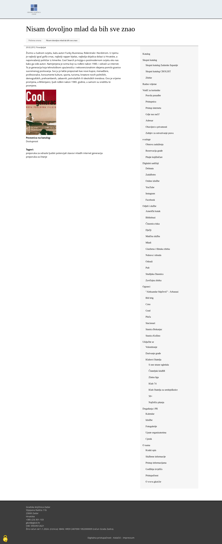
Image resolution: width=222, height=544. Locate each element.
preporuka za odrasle (37, 153)
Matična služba (153, 236)
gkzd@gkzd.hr (34, 522)
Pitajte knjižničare (155, 158)
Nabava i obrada (153, 255)
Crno (148, 304)
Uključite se (148, 342)
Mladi (148, 242)
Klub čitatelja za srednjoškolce (163, 390)
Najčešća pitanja (156, 402)
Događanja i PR (150, 408)
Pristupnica (151, 101)
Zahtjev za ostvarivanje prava (160, 133)
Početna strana (35, 40)
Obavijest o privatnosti (156, 127)
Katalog (147, 54)
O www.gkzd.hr (153, 481)
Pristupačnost (152, 475)
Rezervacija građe (154, 150)
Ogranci (146, 286)
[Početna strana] (34, 8)
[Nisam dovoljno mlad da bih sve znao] (41, 134)
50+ (150, 396)
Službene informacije (156, 456)
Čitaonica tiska (153, 223)
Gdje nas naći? (153, 114)
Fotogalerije (151, 426)
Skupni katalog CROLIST (159, 72)
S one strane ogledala (159, 364)
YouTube (151, 188)
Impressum (128, 537)
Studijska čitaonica (154, 274)
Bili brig (149, 298)
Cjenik (149, 439)
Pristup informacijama (156, 462)
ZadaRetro (151, 174)
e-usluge (147, 139)
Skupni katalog (150, 60)
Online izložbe (152, 181)
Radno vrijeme (150, 84)
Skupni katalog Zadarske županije (162, 65)
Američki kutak (153, 211)
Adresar (149, 120)
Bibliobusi (150, 217)
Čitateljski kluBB (157, 371)
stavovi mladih (75, 153)
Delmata (151, 169)
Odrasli (149, 261)
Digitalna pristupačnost (99, 537)
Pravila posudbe (153, 95)
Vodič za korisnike (151, 90)
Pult (147, 267)
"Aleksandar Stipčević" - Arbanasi (162, 291)
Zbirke (150, 78)
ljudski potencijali (58, 153)
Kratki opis (151, 450)
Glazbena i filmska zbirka (158, 249)
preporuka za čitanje (36, 156)
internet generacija (93, 153)
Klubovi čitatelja (153, 359)
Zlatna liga (154, 377)
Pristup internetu (153, 108)
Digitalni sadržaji (151, 163)
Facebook (151, 200)
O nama (146, 445)
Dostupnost (33, 141)
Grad (148, 310)
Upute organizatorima (156, 432)
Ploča (148, 317)
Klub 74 (152, 383)
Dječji (148, 230)
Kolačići (117, 537)
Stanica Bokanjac (154, 329)
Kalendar (150, 414)
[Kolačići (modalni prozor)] (5, 539)
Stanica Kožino (153, 335)
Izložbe (149, 420)
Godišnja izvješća (154, 469)
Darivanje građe (153, 353)
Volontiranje (151, 347)
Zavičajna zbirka (153, 280)
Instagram (151, 194)
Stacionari (150, 323)
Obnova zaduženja (154, 144)
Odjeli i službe (149, 206)
